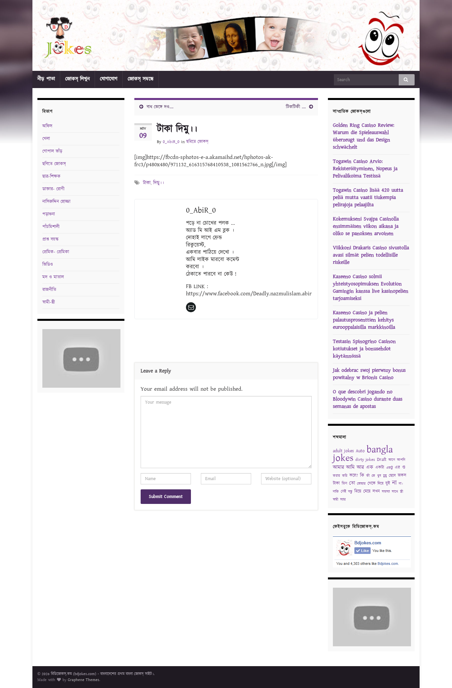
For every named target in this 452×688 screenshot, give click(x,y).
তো (352, 483)
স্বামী (335, 499)
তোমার (361, 483)
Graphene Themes (83, 680)
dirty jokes (365, 460)
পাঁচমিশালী (51, 226)
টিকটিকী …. (296, 107)
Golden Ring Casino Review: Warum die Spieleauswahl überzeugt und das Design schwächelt (363, 136)
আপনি (401, 460)
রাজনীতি (49, 289)
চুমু (385, 475)
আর (360, 467)
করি (344, 475)
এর (397, 468)
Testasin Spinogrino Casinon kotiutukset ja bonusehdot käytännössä (364, 349)
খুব (379, 475)
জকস (402, 475)
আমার (338, 467)
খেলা (46, 138)
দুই (387, 483)
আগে (391, 460)
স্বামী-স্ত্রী (48, 302)
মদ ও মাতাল (53, 277)
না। (401, 483)
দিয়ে (381, 483)
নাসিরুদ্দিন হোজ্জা (56, 201)
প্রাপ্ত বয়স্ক (50, 239)
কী (368, 475)
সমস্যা (386, 491)
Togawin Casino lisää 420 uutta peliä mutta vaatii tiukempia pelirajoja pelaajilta (368, 197)
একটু (389, 467)
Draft (381, 459)
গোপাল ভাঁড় (52, 151)
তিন (344, 483)
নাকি (336, 491)
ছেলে (392, 475)
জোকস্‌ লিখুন (77, 79)
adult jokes (343, 451)
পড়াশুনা (48, 214)
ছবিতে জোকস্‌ (197, 142)
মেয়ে (367, 491)
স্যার (343, 499)
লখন (376, 491)
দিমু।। (158, 182)
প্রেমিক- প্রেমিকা (55, 252)
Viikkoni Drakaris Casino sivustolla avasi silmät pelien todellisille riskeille (371, 255)
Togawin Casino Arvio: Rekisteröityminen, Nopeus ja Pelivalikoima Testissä (365, 169)
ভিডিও (47, 264)
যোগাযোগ (108, 79)
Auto (360, 451)
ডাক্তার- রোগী (53, 189)
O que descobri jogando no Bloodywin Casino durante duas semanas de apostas (367, 399)
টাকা (147, 182)
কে (373, 475)
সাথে (395, 491)
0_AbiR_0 (171, 142)
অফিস (47, 126)
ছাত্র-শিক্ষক (51, 176)
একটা (379, 468)
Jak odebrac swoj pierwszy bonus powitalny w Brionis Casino (369, 374)
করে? (353, 475)
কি (362, 475)
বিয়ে (357, 491)
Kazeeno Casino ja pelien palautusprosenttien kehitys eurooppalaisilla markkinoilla (364, 320)
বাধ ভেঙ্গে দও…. (160, 107)
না (394, 482)
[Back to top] (437, 673)
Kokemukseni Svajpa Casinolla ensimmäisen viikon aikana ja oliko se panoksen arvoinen (366, 226)
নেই (343, 491)
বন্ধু (350, 491)
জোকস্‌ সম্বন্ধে (141, 79)
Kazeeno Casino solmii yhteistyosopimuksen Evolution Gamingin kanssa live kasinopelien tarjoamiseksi (370, 287)
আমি (350, 467)
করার (336, 475)
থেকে (372, 483)
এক (369, 467)
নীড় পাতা (46, 79)
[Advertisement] (226, 342)
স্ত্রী (401, 491)
